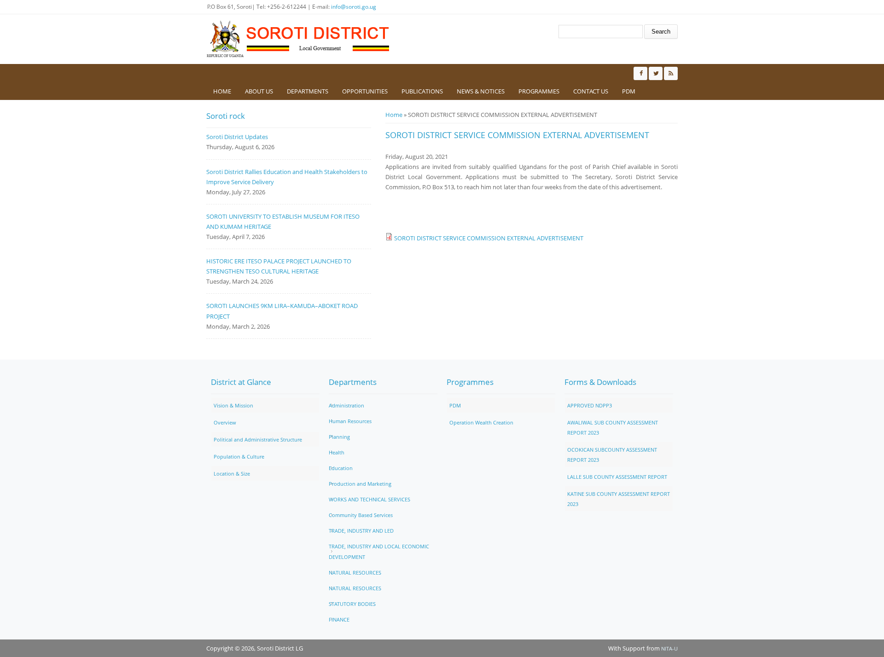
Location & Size (232, 473)
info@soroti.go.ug (353, 7)
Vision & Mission (233, 405)
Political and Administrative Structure (258, 439)
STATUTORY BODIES (352, 603)
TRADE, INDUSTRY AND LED (361, 530)
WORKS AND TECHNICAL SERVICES (369, 499)
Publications (422, 91)
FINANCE (339, 619)
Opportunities (365, 91)
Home (222, 91)
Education (341, 468)
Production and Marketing (360, 483)
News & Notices (481, 91)
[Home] (298, 39)
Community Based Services (361, 515)
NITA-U (669, 648)
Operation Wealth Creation (481, 422)
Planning (339, 436)
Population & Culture (239, 456)
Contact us (590, 91)
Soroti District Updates (237, 137)
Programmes (538, 91)
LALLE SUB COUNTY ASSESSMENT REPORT (617, 476)
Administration (346, 405)
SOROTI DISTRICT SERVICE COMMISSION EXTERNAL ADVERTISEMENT (488, 238)
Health (336, 452)
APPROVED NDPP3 (589, 405)
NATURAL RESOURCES (355, 572)
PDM (628, 91)
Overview (225, 422)
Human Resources (350, 421)
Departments (307, 91)
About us (259, 91)
